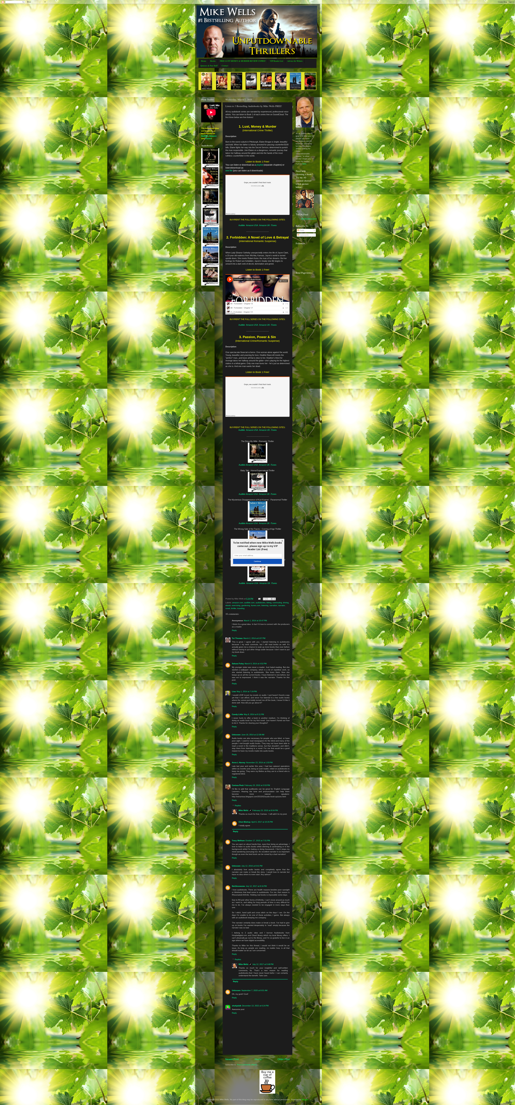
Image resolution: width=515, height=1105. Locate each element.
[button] (257, 546)
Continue (257, 561)
